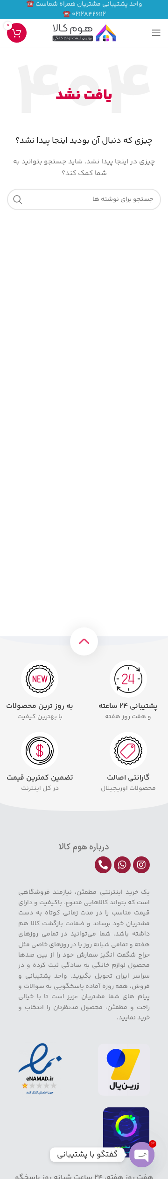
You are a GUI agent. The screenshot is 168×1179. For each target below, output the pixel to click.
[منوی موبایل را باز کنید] (156, 32)
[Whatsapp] (122, 864)
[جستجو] (17, 199)
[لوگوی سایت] (84, 33)
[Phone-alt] (103, 864)
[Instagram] (141, 864)
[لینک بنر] (84, 9)
